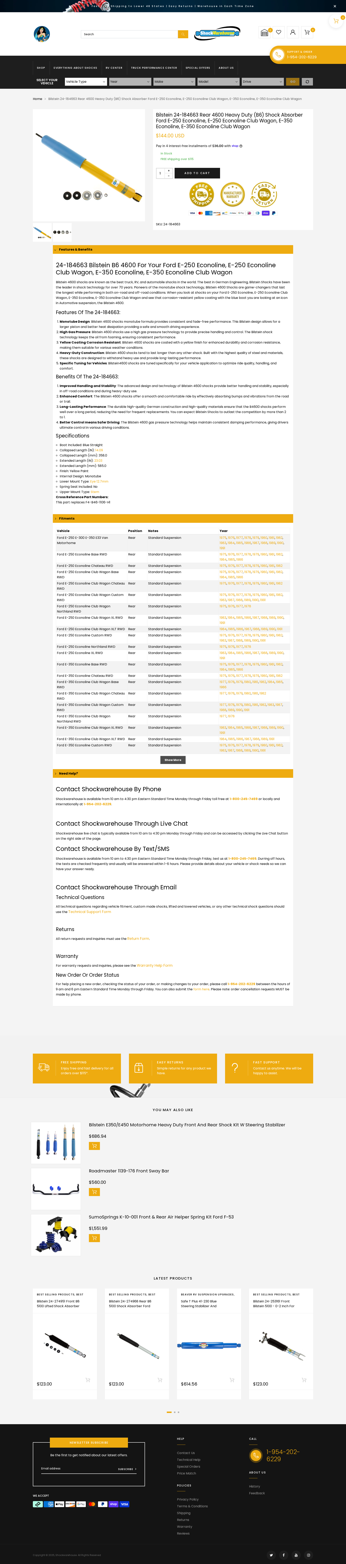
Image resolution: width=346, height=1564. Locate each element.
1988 (264, 543)
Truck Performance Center (154, 68)
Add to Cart (197, 173)
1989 (272, 543)
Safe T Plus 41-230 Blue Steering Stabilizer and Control (199, 1306)
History (254, 1486)
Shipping (183, 1513)
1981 (272, 537)
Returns (183, 1520)
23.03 (98, 460)
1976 (231, 537)
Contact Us (186, 1453)
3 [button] (178, 1412)
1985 (239, 543)
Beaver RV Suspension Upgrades (207, 1294)
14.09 (99, 450)
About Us (226, 68)
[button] (265, 32)
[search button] (183, 34)
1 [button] (169, 1412)
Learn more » (99, 1073)
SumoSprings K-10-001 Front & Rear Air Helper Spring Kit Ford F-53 (161, 1217)
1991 (222, 548)
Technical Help (188, 1459)
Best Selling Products (55, 1294)
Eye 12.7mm (99, 481)
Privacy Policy (188, 1499)
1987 (255, 543)
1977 (239, 537)
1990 (280, 543)
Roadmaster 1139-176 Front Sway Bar (129, 1171)
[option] (89, 165)
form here (201, 989)
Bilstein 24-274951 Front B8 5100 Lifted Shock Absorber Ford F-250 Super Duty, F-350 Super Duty (58, 1308)
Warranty (184, 1526)
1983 (223, 543)
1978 (247, 537)
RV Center (114, 68)
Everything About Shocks (75, 68)
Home (37, 99)
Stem (95, 492)
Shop (41, 68)
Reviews (183, 1533)
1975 (223, 537)
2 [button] (174, 1412)
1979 (255, 537)
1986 (247, 543)
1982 (279, 537)
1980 (264, 537)
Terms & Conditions (192, 1506)
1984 (231, 543)
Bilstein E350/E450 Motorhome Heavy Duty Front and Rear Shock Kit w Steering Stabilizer (187, 1125)
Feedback (257, 1493)
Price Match (186, 1473)
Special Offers (198, 68)
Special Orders (188, 1466)
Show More (173, 760)
